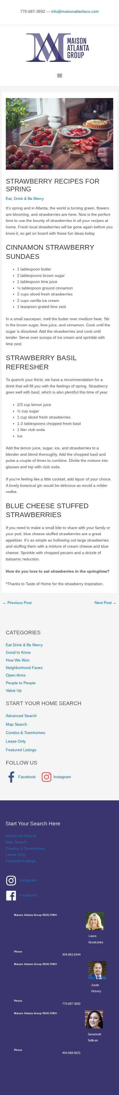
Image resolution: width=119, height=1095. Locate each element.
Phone (18, 951)
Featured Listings (21, 750)
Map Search (16, 724)
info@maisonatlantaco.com (75, 11)
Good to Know (18, 652)
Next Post (106, 603)
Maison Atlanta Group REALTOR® (35, 915)
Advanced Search (21, 716)
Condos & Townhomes (25, 733)
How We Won (18, 660)
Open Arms (15, 675)
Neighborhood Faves (24, 668)
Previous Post (17, 603)
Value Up (14, 690)
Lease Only (16, 741)
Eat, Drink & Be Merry (25, 199)
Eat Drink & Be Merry (24, 645)
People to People (21, 683)
